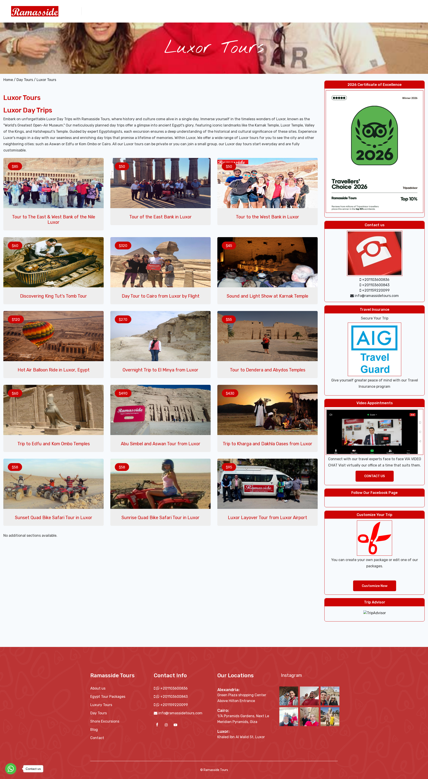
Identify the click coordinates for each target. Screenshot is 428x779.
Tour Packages (261, 11)
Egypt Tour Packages (107, 696)
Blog (94, 729)
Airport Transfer (344, 11)
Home (8, 80)
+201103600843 (173, 696)
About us (236, 11)
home (220, 11)
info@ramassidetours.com (180, 713)
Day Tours (285, 11)
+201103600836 (173, 688)
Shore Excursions (312, 11)
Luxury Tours (101, 705)
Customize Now (374, 586)
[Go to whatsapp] (10, 768)
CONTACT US (374, 476)
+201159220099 (173, 705)
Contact (369, 11)
